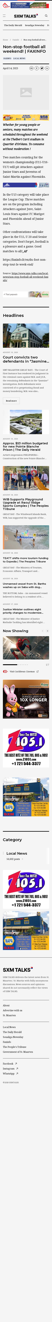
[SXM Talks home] (26, 15)
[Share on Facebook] (37, 68)
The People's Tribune (14, 1047)
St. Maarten (9, 1015)
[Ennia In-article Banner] (26, 294)
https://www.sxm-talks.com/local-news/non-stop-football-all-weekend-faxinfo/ (26, 277)
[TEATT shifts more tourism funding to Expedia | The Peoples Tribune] (26, 537)
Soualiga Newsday (34, 25)
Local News (19, 58)
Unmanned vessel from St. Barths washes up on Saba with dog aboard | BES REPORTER (24, 585)
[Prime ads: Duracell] (26, 699)
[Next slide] (47, 631)
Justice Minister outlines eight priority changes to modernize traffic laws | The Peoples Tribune (24, 611)
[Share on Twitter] (42, 68)
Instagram (8, 1068)
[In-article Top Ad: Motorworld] (26, 118)
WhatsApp (8, 1073)
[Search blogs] (46, 16)
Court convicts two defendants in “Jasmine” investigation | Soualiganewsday (25, 359)
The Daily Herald (13, 25)
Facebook (8, 1063)
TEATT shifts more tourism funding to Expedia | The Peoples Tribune (25, 560)
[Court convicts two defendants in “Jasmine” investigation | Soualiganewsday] (26, 336)
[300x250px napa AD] (26, 797)
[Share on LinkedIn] (47, 68)
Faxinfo (16, 40)
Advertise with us (12, 1010)
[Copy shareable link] (31, 68)
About (6, 1005)
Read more (13, 400)
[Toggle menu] (4, 16)
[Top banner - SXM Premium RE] (26, 5)
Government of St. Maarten (18, 1051)
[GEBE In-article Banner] (26, 185)
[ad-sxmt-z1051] (26, 748)
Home (5, 40)
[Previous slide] (42, 631)
